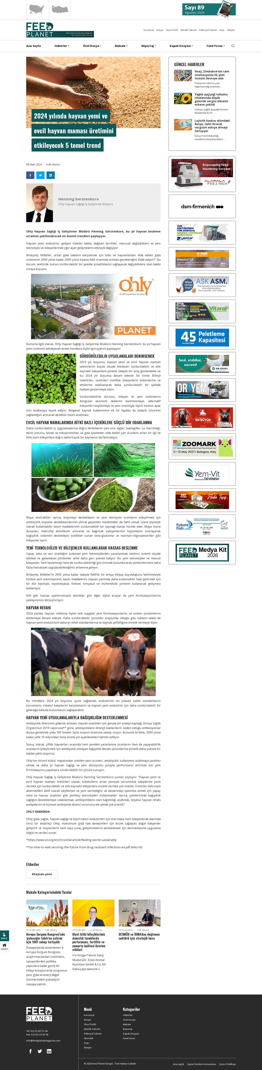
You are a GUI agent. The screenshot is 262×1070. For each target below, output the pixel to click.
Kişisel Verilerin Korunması (201, 1064)
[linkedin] (49, 1054)
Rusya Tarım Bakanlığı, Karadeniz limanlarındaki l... (209, 137)
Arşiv (222, 30)
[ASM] (202, 285)
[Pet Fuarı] (202, 417)
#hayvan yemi (42, 874)
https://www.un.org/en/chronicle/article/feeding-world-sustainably (72, 840)
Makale (127, 1024)
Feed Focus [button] (215, 46)
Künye (159, 30)
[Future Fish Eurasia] (202, 526)
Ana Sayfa (33, 46)
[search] (233, 45)
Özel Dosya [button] (91, 46)
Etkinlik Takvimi (189, 30)
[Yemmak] (202, 337)
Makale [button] (120, 46)
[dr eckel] (202, 364)
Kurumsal (149, 30)
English (37, 10)
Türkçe (59, 10)
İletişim (231, 30)
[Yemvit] (202, 474)
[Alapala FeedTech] (202, 174)
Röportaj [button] (147, 46)
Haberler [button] (61, 46)
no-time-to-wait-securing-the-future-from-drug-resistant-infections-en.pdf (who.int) (85, 847)
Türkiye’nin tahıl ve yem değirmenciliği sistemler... (208, 85)
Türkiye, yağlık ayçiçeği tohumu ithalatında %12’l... (211, 111)
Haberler (128, 1015)
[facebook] (30, 1054)
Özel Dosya (129, 1019)
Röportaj (127, 1029)
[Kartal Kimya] (202, 259)
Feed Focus (129, 1038)
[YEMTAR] (202, 232)
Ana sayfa (178, 1064)
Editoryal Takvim (208, 30)
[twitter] (39, 1054)
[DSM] (202, 206)
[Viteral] (202, 311)
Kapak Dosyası (131, 1033)
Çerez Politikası (227, 1064)
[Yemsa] (202, 500)
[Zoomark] (202, 446)
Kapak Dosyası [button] (180, 46)
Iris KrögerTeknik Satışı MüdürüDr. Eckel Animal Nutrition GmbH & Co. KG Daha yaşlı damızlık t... (89, 962)
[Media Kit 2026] (202, 552)
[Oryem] (202, 390)
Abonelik (88, 1038)
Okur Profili (172, 30)
